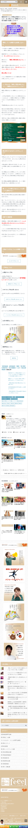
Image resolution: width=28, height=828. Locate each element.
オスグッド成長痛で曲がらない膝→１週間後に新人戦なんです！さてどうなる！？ (17, 714)
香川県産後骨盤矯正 (6, 755)
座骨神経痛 (20, 401)
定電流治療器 (4, 746)
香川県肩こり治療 (5, 737)
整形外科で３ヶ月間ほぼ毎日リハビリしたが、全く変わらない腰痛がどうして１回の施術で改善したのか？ (16, 374)
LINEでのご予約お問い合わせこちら (14, 299)
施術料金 (14, 358)
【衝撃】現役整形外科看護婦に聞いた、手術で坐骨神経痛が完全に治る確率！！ (17, 708)
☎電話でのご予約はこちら (14, 283)
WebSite (5, 432)
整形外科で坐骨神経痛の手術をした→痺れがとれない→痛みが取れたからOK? (17, 688)
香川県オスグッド (5, 743)
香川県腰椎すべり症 (14, 368)
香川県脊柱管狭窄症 (20, 397)
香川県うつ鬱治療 (5, 766)
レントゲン (14, 401)
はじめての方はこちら (14, 260)
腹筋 (21, 403)
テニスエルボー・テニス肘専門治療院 (10, 740)
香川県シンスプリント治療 (8, 749)
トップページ (4, 815)
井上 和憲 (8, 416)
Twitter (10, 432)
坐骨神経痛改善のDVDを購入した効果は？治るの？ (17, 387)
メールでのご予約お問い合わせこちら (14, 315)
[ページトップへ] (26, 820)
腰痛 (18, 366)
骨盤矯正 (13, 405)
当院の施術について (13, 815)
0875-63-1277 (4, 805)
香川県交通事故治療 (6, 752)
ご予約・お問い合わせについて (17, 818)
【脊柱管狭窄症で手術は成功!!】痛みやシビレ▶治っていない (17, 392)
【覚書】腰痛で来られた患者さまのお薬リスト (14, 473)
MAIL (21, 2)
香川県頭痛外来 (5, 758)
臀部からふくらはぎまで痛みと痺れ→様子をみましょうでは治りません (16, 379)
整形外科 (4, 403)
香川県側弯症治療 (5, 761)
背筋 (13, 403)
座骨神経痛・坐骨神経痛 (8, 366)
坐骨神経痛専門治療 (6, 734)
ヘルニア (8, 401)
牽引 (9, 403)
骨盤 (8, 405)
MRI (3, 401)
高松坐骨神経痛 (14, 398)
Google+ (23, 432)
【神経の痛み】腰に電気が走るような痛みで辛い (16, 383)
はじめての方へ (4, 818)
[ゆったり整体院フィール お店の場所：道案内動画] (14, 612)
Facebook (17, 432)
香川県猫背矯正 (5, 763)
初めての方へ (23, 815)
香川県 (4, 405)
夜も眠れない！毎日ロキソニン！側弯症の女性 (13, 470)
